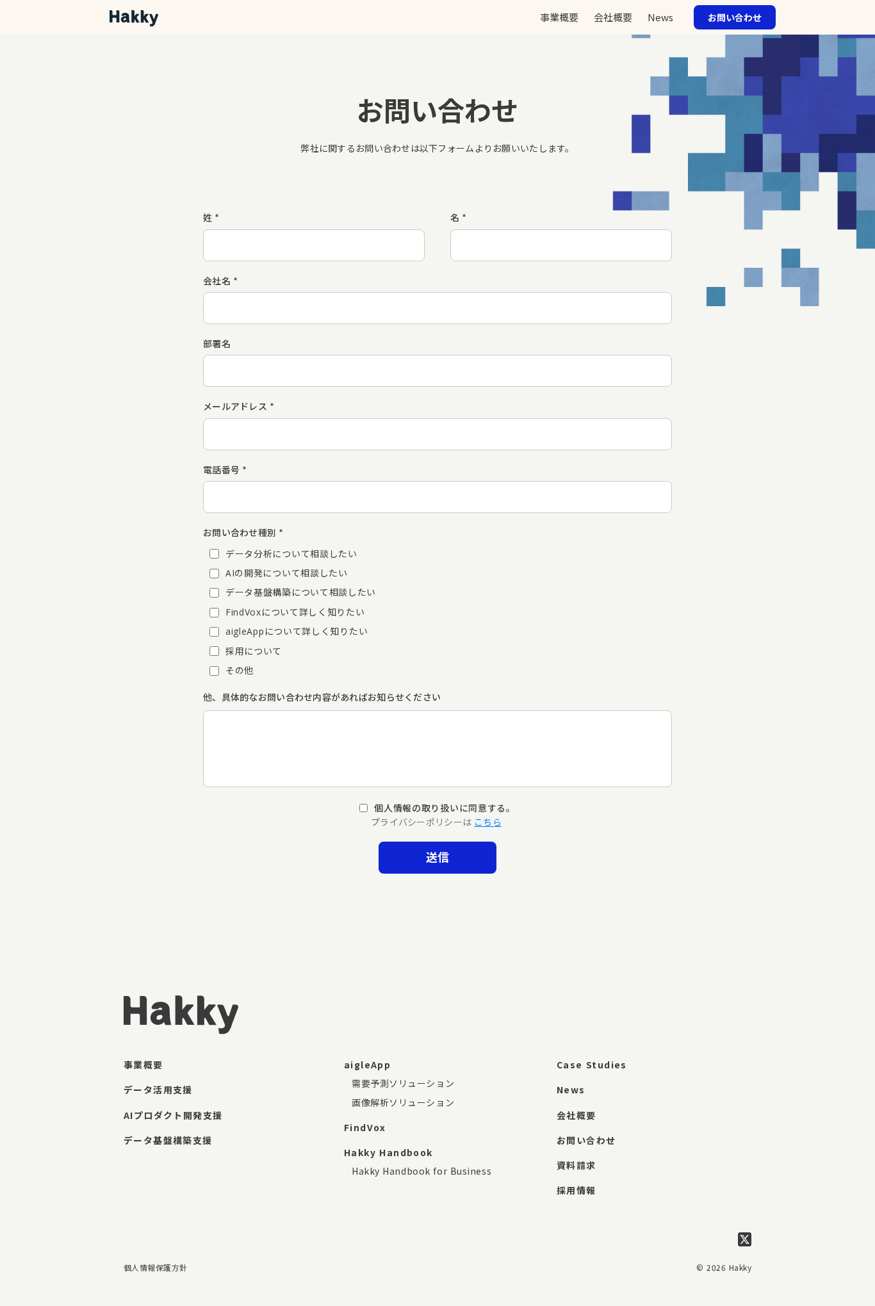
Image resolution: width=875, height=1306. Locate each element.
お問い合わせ (586, 1140)
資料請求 (576, 1165)
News (660, 17)
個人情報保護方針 (156, 1267)
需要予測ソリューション (403, 1083)
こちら (488, 822)
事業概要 (143, 1064)
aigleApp (367, 1064)
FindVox (365, 1127)
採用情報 (576, 1190)
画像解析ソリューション (403, 1102)
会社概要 (576, 1115)
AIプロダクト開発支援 (173, 1115)
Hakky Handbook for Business (421, 1170)
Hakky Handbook (388, 1152)
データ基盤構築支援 (168, 1140)
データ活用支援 (158, 1089)
